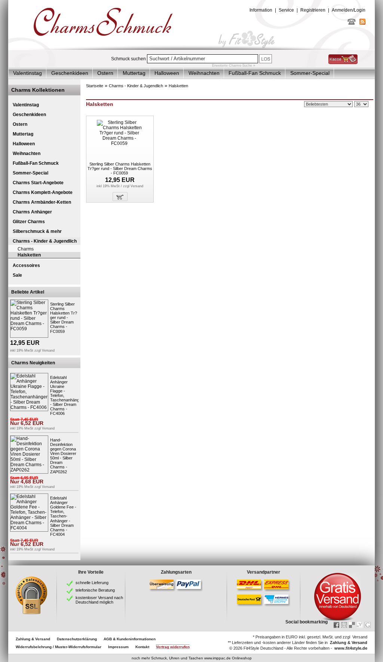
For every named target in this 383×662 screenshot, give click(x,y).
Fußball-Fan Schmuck (255, 73)
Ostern (105, 73)
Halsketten (29, 255)
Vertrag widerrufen (173, 647)
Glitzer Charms (29, 221)
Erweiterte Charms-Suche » (233, 65)
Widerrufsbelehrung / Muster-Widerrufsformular (58, 647)
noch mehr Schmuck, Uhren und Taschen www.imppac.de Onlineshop (192, 658)
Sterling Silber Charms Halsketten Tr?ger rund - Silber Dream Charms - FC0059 (63, 318)
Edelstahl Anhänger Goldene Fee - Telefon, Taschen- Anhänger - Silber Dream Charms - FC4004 (63, 516)
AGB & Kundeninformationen (130, 639)
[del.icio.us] (352, 625)
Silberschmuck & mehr (37, 231)
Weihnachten (204, 73)
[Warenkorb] (343, 62)
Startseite (94, 85)
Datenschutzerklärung (77, 639)
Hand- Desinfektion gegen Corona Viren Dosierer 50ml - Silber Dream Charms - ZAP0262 (63, 456)
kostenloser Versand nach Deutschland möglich (99, 599)
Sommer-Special (310, 73)
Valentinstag (27, 73)
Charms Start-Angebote (38, 182)
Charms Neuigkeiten (33, 362)
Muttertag (134, 73)
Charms (26, 249)
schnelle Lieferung (92, 582)
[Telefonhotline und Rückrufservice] (351, 23)
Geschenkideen (69, 73)
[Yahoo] (360, 625)
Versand (48, 350)
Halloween (166, 73)
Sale (17, 275)
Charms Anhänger (32, 212)
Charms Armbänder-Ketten (42, 202)
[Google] (368, 625)
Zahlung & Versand (33, 639)
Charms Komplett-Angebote (43, 192)
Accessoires (26, 265)
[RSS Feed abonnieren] (362, 23)
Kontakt (142, 647)
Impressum (118, 647)
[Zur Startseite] (191, 48)
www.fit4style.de (350, 648)
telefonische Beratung (95, 590)
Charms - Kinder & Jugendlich (45, 241)
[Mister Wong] (344, 625)
